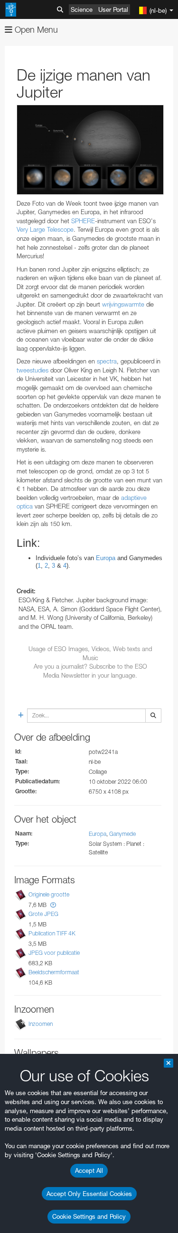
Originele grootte (48, 894)
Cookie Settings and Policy (89, 1216)
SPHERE (83, 221)
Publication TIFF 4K (51, 933)
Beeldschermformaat (53, 972)
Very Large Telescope (45, 229)
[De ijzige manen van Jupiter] (90, 149)
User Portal (113, 9)
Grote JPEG (43, 913)
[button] (53, 904)
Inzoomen (40, 1024)
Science (82, 9)
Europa (97, 833)
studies (39, 370)
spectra (107, 361)
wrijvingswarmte (123, 304)
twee (23, 370)
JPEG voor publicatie (54, 952)
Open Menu (35, 30)
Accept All (89, 1170)
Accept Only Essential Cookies (89, 1193)
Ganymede (122, 833)
